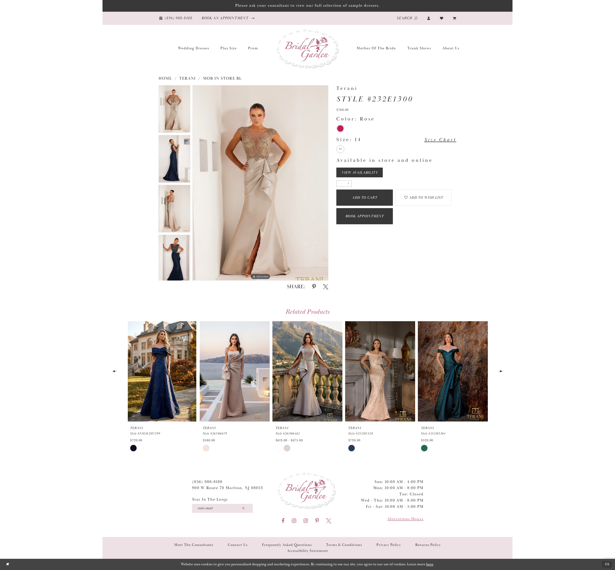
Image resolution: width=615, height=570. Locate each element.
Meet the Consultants (193, 545)
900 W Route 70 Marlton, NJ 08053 (227, 488)
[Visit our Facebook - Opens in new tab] (283, 521)
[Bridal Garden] (307, 48)
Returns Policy (428, 545)
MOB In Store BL (222, 78)
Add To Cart (364, 197)
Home (165, 78)
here (429, 564)
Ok (607, 564)
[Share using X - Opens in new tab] (325, 287)
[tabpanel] (174, 110)
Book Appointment (364, 216)
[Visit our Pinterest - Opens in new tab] (317, 521)
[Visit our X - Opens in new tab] (328, 521)
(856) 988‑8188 (207, 481)
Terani (187, 78)
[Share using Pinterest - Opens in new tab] (314, 287)
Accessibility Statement (307, 551)
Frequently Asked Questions (287, 545)
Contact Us (238, 545)
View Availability (359, 172)
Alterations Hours (405, 519)
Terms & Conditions (344, 545)
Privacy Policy (388, 545)
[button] (428, 18)
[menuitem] (454, 18)
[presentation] (162, 371)
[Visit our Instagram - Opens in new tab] (294, 521)
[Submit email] (243, 508)
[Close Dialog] (7, 564)
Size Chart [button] (440, 140)
